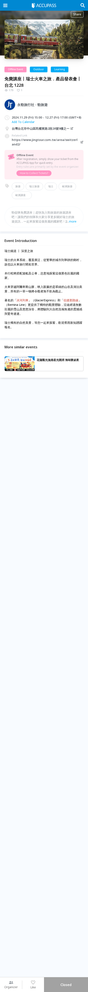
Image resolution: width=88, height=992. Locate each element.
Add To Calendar (23, 122)
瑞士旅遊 (34, 186)
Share (77, 14)
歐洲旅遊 (67, 186)
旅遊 (18, 186)
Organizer (11, 987)
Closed (66, 984)
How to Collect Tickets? (34, 173)
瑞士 (50, 186)
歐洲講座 (21, 195)
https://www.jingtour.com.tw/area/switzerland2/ (45, 142)
